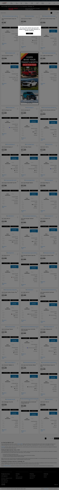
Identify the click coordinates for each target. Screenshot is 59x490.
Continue (29, 33)
